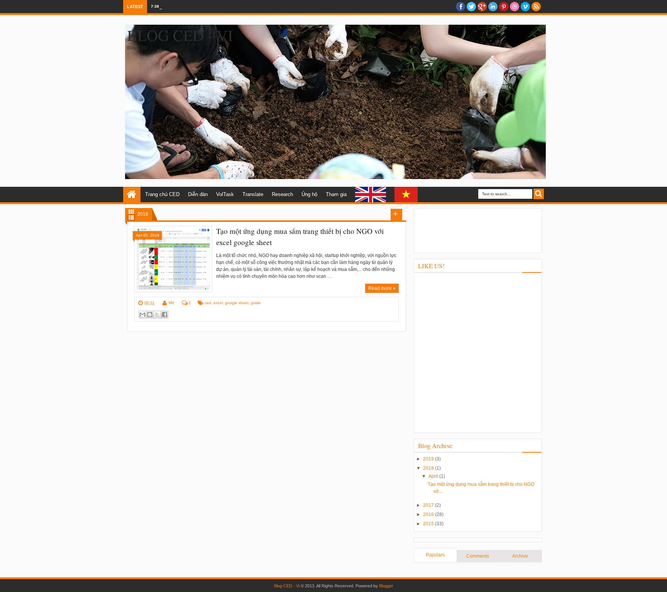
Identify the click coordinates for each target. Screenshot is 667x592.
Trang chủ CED (162, 194)
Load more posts (396, 214)
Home (132, 194)
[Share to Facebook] (164, 314)
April (433, 476)
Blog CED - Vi (180, 35)
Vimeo (525, 6)
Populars (435, 555)
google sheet (237, 303)
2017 (429, 505)
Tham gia (336, 194)
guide (256, 303)
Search (538, 194)
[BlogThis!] (150, 314)
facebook (460, 6)
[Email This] (142, 314)
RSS (536, 6)
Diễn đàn (198, 194)
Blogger (386, 586)
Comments (477, 556)
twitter (471, 6)
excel (218, 303)
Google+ (482, 6)
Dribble (514, 6)
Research (282, 194)
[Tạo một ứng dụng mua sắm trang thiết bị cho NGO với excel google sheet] (173, 259)
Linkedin (493, 6)
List (131, 217)
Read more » (382, 288)
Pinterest (503, 6)
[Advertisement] (478, 229)
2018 (429, 468)
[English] (370, 194)
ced (208, 303)
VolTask (225, 194)
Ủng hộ (309, 194)
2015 (429, 523)
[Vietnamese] (406, 194)
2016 (429, 514)
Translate (252, 194)
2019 (429, 459)
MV (171, 303)
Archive (520, 556)
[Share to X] (157, 314)
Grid (131, 212)
